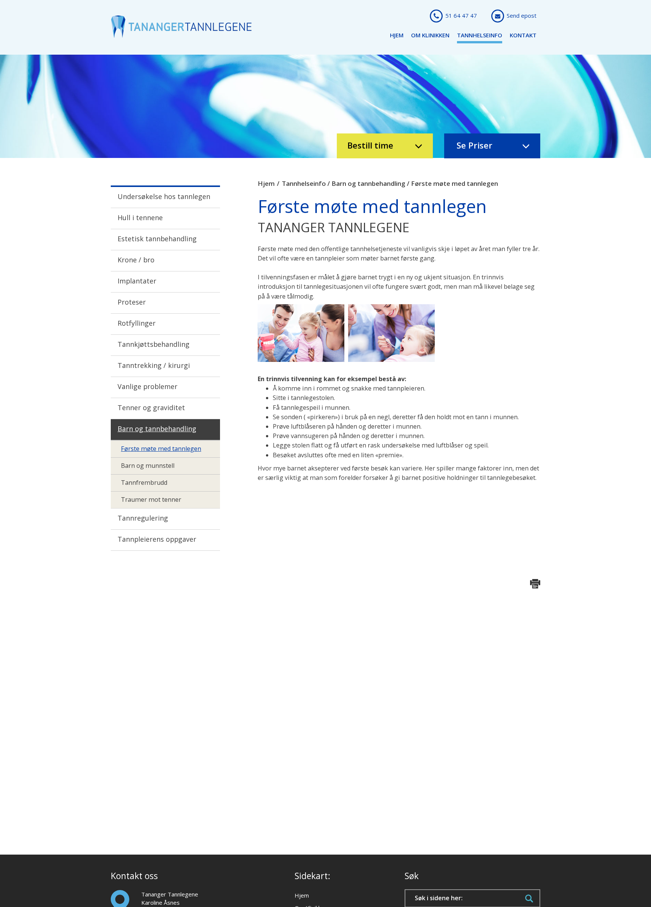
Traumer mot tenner (151, 499)
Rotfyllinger (137, 323)
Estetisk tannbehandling (157, 238)
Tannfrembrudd (144, 482)
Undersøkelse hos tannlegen (164, 196)
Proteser (132, 301)
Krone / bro (136, 259)
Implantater (137, 280)
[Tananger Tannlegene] (181, 26)
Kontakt (523, 35)
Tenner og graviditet (151, 407)
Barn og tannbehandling (157, 428)
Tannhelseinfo (479, 35)
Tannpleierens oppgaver (157, 539)
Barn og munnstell (147, 465)
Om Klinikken (430, 35)
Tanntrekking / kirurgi (154, 365)
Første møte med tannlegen (161, 448)
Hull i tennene (140, 217)
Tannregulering (143, 517)
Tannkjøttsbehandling (153, 344)
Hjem (396, 35)
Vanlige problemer (147, 386)
